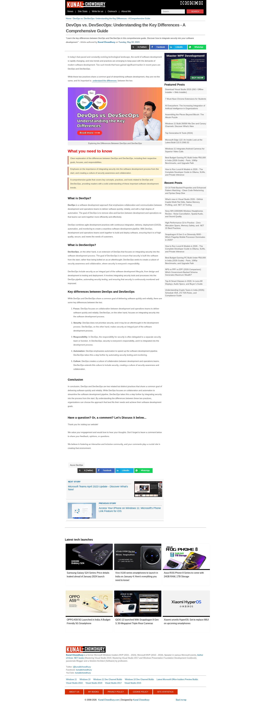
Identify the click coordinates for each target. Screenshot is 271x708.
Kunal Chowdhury (141, 700)
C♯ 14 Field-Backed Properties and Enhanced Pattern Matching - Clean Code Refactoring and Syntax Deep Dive (185, 190)
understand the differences (105, 80)
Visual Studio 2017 (113, 683)
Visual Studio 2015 (132, 683)
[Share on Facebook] (159, 49)
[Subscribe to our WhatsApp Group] (201, 4)
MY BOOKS (93, 692)
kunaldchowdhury (84, 670)
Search (195, 11)
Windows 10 (85, 679)
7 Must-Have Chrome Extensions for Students (185, 99)
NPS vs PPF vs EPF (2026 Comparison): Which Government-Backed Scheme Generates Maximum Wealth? (183, 272)
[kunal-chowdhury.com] (86, 7)
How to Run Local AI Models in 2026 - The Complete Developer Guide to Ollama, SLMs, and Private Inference (185, 172)
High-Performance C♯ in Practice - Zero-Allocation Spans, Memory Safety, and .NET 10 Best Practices (184, 225)
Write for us (97, 11)
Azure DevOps (76, 465)
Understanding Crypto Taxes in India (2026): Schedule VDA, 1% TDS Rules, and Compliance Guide (185, 293)
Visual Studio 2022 (74, 683)
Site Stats (82, 11)
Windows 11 (71, 679)
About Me (126, 11)
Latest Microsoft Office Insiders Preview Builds (177, 679)
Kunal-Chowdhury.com (108, 700)
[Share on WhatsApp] (197, 49)
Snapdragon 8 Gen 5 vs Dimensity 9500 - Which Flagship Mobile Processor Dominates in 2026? (185, 237)
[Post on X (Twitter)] (140, 49)
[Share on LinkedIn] (124, 472)
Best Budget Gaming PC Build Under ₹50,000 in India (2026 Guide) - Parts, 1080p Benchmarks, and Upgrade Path (185, 160)
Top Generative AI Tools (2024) (179, 133)
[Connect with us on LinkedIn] (191, 4)
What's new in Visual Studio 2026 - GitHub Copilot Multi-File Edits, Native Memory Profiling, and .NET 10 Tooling (184, 202)
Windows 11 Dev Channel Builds (107, 679)
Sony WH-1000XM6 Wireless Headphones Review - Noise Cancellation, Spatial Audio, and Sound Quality (184, 214)
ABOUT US (74, 692)
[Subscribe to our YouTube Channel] (196, 4)
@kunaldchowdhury (82, 667)
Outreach (112, 11)
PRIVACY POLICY (116, 692)
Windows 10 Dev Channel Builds (139, 679)
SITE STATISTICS (165, 692)
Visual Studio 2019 (94, 683)
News (70, 11)
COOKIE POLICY (140, 692)
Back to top (181, 700)
